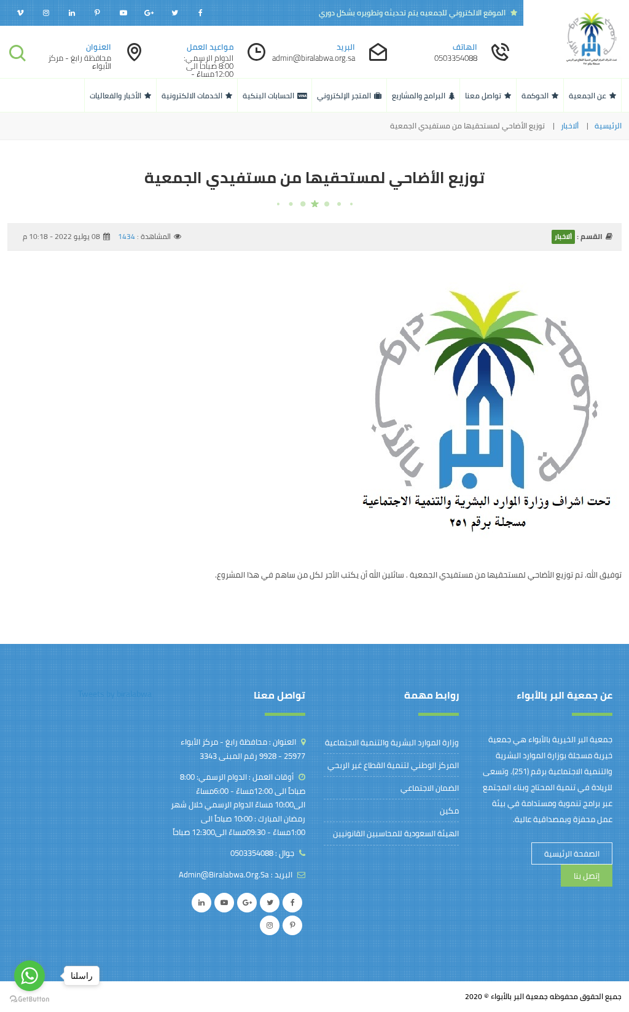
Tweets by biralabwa (115, 694)
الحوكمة (535, 95)
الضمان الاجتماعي (429, 787)
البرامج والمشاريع (418, 95)
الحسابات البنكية (268, 95)
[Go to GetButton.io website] (29, 999)
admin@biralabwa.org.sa (224, 874)
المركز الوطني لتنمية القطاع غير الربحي (393, 765)
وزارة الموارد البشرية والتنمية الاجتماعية (392, 742)
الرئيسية (608, 126)
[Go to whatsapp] (29, 975)
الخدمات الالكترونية (192, 95)
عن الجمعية (587, 95)
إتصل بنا (587, 875)
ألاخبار (570, 126)
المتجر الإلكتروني (344, 95)
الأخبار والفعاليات (115, 95)
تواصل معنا (483, 95)
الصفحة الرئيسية (572, 853)
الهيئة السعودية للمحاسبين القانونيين (396, 833)
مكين (449, 810)
